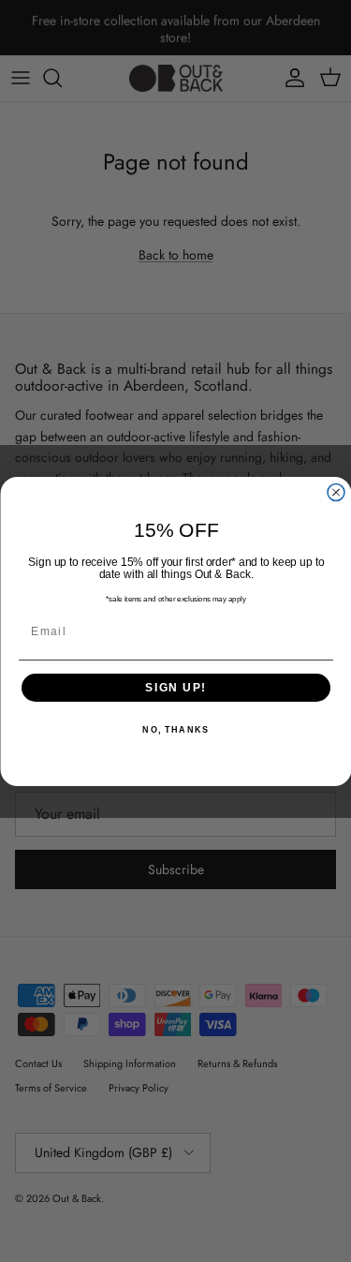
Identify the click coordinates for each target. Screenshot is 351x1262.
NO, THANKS (175, 730)
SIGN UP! (175, 687)
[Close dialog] (336, 491)
